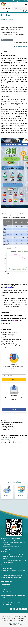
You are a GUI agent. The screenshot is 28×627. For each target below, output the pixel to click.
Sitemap (20, 620)
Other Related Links (8, 605)
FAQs (10, 616)
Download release (21, 46)
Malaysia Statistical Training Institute (12, 577)
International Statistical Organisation (12, 602)
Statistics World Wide (8, 600)
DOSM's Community (7, 581)
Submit (14, 379)
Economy (18, 18)
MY (16, 11)
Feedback (5, 616)
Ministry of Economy (8, 587)
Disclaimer (17, 616)
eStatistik (7, 439)
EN (19, 11)
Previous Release (6, 40)
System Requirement (10, 620)
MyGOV (5, 589)
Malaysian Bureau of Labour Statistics (12, 575)
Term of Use (20, 618)
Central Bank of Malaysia (9, 592)
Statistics (11, 18)
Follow (14, 409)
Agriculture (4, 19)
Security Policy (11, 618)
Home (5, 18)
